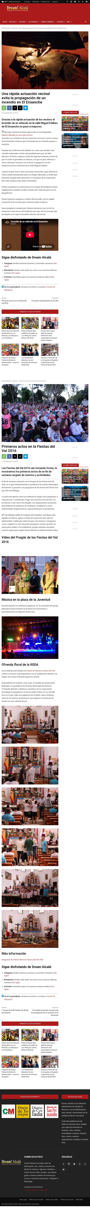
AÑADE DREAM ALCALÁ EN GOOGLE (17, 135)
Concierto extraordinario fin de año (45, 301)
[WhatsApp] (82, 1)
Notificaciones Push (66, 1200)
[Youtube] (86, 1)
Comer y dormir (47, 22)
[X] (79, 1)
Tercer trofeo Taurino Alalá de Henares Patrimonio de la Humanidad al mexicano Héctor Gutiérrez (49, 335)
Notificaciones (45, 1)
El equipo (27, 1)
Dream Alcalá (6, 28)
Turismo (60, 22)
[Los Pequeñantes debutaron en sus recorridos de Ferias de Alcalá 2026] (30, 350)
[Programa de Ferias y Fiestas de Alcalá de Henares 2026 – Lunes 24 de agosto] (10, 350)
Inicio (5, 22)
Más (68, 22)
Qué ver (22, 22)
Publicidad (35, 1)
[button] (85, 22)
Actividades (33, 22)
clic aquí (15, 273)
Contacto (55, 1)
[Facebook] (67, 1)
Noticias (12, 22)
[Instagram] (71, 1)
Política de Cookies (52, 1200)
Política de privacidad (36, 1200)
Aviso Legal (23, 1200)
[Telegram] (75, 1)
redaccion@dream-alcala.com (36, 1190)
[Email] (20, 108)
